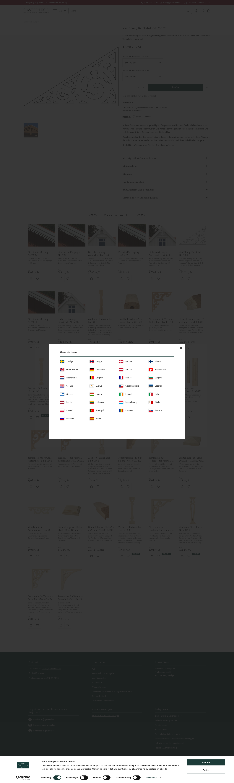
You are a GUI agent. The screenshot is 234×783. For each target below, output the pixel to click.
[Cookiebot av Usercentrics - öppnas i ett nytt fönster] (23, 778)
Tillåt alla (206, 762)
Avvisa (206, 770)
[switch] (84, 777)
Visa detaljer (151, 778)
